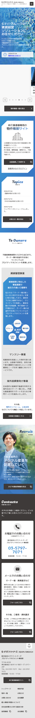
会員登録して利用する (17, 162)
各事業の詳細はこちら (16, 416)
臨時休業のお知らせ (14, 55)
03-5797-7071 (17, 549)
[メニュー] (31, 4)
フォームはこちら (16, 602)
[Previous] (5, 100)
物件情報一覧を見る (18, 108)
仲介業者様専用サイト (16, 680)
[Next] (30, 100)
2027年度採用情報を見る (17, 486)
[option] (13, 81)
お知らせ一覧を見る (16, 219)
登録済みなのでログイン (17, 168)
